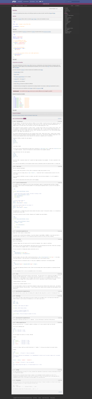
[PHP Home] (14, 1)
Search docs (69, 1)
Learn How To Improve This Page (18, 115)
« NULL (72, 5)
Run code (14, 29)
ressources (39, 88)
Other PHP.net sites (45, 397)
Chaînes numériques (68, 17)
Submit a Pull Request (28, 115)
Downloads (20, 1)
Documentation (26, 1)
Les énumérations (67, 21)
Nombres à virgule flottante (69, 15)
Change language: (52, 8)
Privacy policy (52, 397)
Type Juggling (17, 67)
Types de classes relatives (69, 28)
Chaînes (66, 16)
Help (37, 1)
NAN (42, 88)
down (15, 121)
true (51, 13)
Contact (39, 397)
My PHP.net (35, 397)
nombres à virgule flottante (19, 76)
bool (16, 13)
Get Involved (32, 1)
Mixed (66, 24)
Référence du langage (19, 5)
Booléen (66, 13)
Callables (66, 23)
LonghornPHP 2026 (46, 3)
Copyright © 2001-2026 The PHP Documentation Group (22, 397)
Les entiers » (77, 5)
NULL (19, 83)
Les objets (66, 20)
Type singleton (67, 29)
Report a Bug (35, 115)
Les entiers (66, 14)
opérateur (24, 31)
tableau (16, 81)
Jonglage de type (67, 32)
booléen (33, 31)
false (54, 13)
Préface (14, 5)
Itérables (66, 30)
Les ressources (67, 22)
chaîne (16, 79)
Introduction (67, 9)
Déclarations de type (68, 31)
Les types (25, 5)
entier (15, 74)
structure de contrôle (47, 31)
